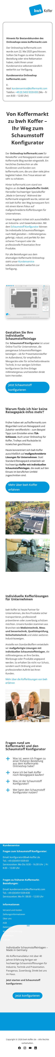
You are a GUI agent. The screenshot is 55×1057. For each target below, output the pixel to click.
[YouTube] (30, 1048)
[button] (28, 762)
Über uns (7, 919)
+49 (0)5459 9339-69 (18, 860)
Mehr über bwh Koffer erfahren (22, 487)
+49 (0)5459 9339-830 (19, 892)
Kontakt (6, 940)
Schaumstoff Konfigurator (25, 226)
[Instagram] (25, 1048)
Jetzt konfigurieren (27, 995)
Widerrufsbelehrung (12, 931)
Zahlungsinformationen (14, 914)
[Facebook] (19, 1048)
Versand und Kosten (12, 910)
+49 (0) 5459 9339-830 (26, 92)
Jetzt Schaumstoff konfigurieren (20, 387)
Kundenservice (26, 261)
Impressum (8, 936)
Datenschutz (9, 927)
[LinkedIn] (35, 1048)
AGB (5, 923)
